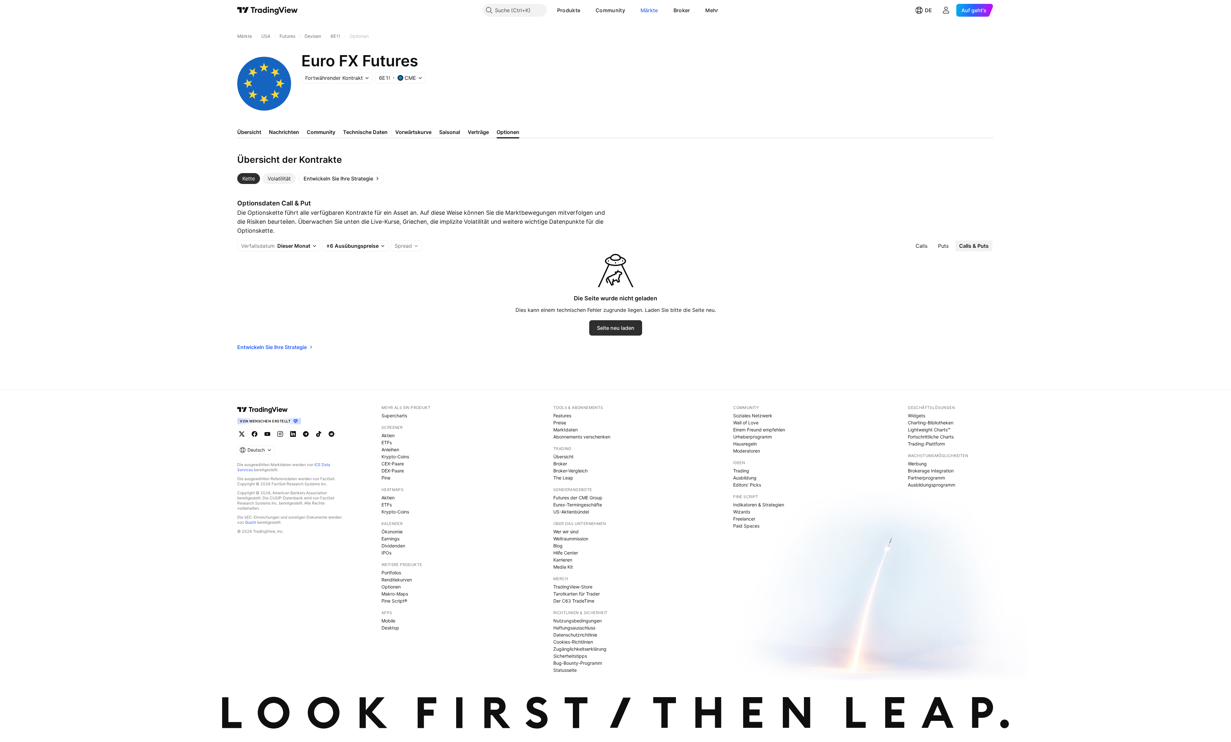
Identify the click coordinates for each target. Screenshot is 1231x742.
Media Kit (563, 567)
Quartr (250, 522)
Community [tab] (321, 132)
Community (610, 10)
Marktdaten (565, 429)
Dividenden (393, 545)
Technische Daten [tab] (365, 132)
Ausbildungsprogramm (931, 485)
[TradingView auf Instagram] (280, 433)
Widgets (916, 415)
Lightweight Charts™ (929, 429)
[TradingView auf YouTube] (267, 433)
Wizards (741, 511)
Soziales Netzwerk (752, 415)
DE (928, 10)
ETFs (386, 442)
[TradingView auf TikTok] (318, 433)
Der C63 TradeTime (573, 601)
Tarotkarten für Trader (576, 593)
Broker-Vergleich (570, 470)
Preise (559, 422)
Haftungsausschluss (574, 627)
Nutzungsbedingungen (577, 620)
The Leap (563, 477)
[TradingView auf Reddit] (331, 433)
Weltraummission (570, 538)
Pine (385, 477)
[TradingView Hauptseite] (267, 10)
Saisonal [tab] (449, 132)
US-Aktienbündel (571, 511)
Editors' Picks (747, 485)
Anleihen (390, 449)
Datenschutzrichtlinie (575, 635)
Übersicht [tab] (249, 132)
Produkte (568, 10)
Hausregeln (745, 443)
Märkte (649, 10)
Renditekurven (396, 579)
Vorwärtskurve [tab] (413, 132)
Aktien (388, 435)
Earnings (390, 538)
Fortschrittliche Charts (931, 436)
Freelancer (744, 518)
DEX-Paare (392, 470)
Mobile (388, 620)
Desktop (390, 627)
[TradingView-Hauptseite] (262, 409)
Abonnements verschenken (581, 436)
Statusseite (565, 670)
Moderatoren (746, 451)
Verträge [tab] (478, 132)
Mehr (711, 10)
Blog (558, 545)
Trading (741, 470)
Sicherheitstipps (570, 656)
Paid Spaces (746, 526)
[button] (585, 10)
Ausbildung (745, 477)
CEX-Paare (392, 463)
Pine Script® (394, 601)
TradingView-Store (572, 586)
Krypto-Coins (395, 456)
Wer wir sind (566, 531)
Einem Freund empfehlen (759, 429)
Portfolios (391, 572)
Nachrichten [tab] (284, 132)
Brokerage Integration (931, 470)
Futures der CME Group (577, 497)
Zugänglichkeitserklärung (580, 649)
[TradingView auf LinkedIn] (293, 433)
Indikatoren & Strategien (758, 504)
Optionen (391, 586)
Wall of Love (745, 422)
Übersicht (563, 456)
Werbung (917, 463)
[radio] (921, 245)
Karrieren (562, 560)
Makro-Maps (394, 593)
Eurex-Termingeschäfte (577, 504)
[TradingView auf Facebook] (254, 433)
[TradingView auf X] (241, 433)
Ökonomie (392, 531)
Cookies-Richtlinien (573, 642)
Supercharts (394, 415)
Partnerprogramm (926, 477)
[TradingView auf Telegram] (305, 433)
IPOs (386, 552)
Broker (682, 10)
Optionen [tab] (508, 132)
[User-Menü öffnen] (946, 10)
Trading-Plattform (926, 443)
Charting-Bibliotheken (930, 422)
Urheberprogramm (752, 436)
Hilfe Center (565, 552)
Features (562, 415)
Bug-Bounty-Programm (577, 663)
